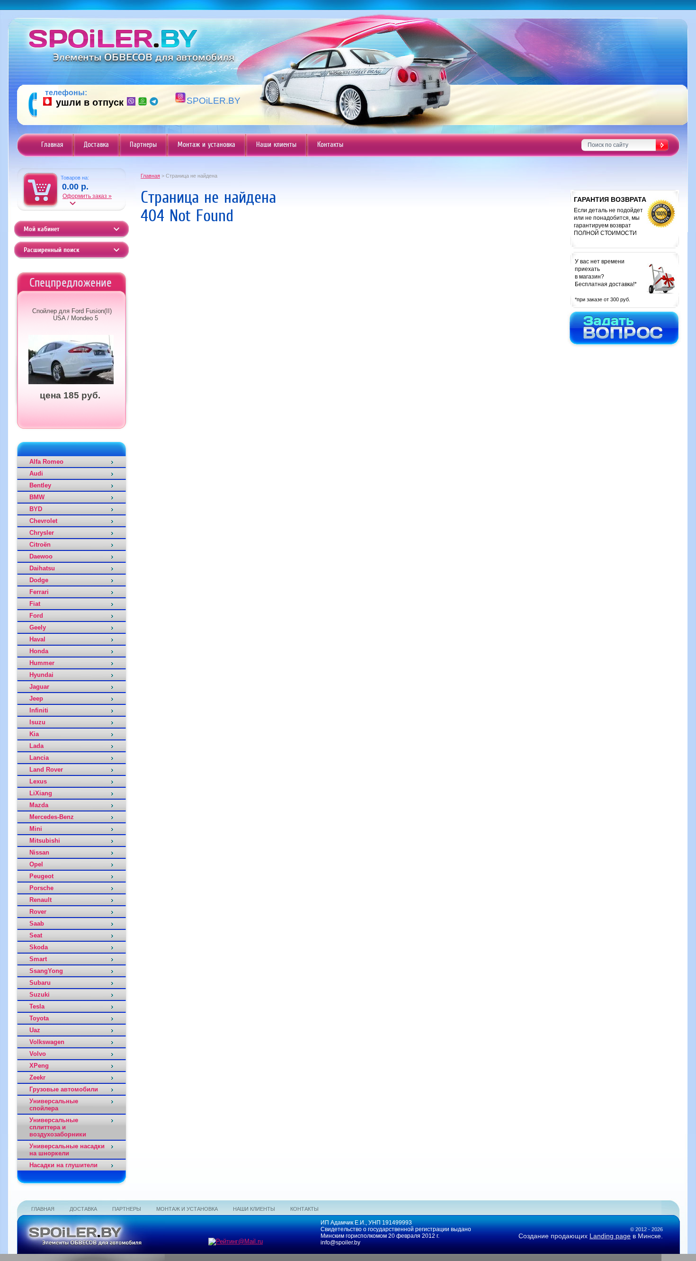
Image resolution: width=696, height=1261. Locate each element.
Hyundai (41, 674)
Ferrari (39, 591)
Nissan (39, 852)
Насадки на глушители (63, 1165)
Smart (38, 959)
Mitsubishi (44, 840)
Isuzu (37, 722)
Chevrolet (43, 520)
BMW (37, 497)
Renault (40, 899)
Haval (37, 639)
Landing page (610, 1236)
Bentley (40, 485)
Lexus (38, 781)
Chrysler (41, 532)
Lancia (39, 757)
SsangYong (46, 970)
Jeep (36, 698)
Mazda (38, 805)
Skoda (38, 947)
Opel (36, 864)
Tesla (37, 1006)
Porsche (41, 888)
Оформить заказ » (87, 196)
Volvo (37, 1053)
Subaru (40, 982)
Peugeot (41, 876)
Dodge (38, 580)
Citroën (40, 544)
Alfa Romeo (46, 461)
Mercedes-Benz (51, 816)
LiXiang (40, 793)
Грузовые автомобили (63, 1089)
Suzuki (39, 994)
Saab (36, 923)
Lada (36, 745)
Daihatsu (42, 568)
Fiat (34, 603)
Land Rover (46, 769)
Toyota (39, 1018)
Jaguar (39, 686)
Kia (34, 734)
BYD (35, 509)
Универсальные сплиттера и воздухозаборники (57, 1127)
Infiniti (38, 710)
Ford (36, 615)
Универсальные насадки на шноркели (67, 1150)
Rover (37, 911)
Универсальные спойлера (53, 1105)
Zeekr (37, 1077)
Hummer (41, 663)
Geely (37, 627)
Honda (38, 651)
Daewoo (41, 556)
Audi (36, 473)
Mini (35, 828)
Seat (35, 935)
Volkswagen (46, 1041)
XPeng (39, 1065)
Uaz (34, 1030)
